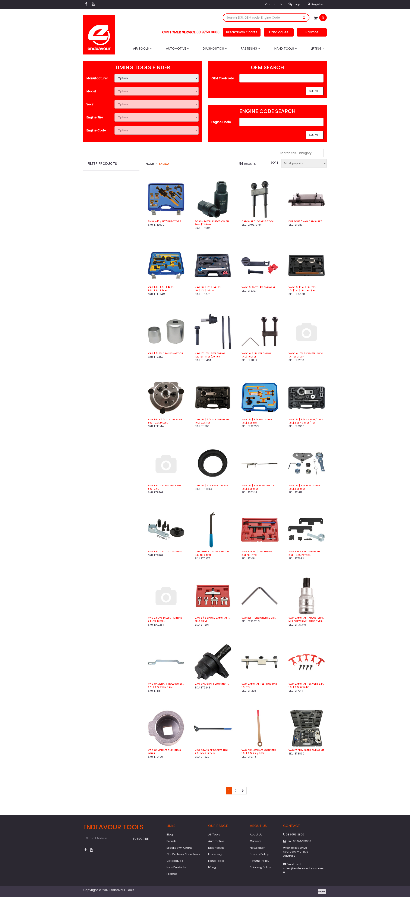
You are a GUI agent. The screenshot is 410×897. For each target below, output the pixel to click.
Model (91, 91)
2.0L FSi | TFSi (249, 555)
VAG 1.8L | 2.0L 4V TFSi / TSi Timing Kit (306, 419)
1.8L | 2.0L (153, 488)
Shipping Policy (260, 867)
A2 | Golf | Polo (205, 753)
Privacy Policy (259, 854)
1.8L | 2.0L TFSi (296, 488)
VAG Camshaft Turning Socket (166, 750)
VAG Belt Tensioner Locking (260, 617)
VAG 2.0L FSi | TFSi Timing (257, 551)
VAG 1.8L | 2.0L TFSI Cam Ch (258, 485)
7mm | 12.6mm (203, 224)
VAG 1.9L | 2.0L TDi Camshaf (165, 551)
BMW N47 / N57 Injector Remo (166, 221)
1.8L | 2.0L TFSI (250, 488)
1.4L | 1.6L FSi (249, 356)
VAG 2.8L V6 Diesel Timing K (165, 617)
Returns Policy (259, 861)
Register (317, 4)
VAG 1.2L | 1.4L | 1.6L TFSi (302, 287)
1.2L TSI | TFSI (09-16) (207, 356)
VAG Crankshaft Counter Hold (260, 750)
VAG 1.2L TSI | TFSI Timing (210, 353)
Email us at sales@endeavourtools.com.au (304, 868)
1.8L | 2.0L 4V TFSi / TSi (301, 422)
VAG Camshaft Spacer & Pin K (306, 683)
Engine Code (96, 130)
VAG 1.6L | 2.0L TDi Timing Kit (212, 419)
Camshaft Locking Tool (258, 221)
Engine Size (94, 117)
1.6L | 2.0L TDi (202, 422)
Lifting (316, 48)
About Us (256, 834)
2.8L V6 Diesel (156, 621)
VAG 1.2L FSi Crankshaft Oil (165, 353)
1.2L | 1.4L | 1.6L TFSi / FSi (302, 290)
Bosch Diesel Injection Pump (213, 221)
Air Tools (141, 48)
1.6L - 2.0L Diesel (158, 422)
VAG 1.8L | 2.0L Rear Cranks (211, 485)
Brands (171, 841)
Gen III (151, 753)
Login (297, 4)
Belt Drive (201, 621)
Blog (170, 834)
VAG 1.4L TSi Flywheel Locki (305, 353)
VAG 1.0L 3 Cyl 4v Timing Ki (258, 287)
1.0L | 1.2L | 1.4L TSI (205, 290)
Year (90, 104)
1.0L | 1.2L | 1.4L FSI (158, 290)
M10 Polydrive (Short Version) (306, 621)
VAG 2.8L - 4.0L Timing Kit (304, 551)
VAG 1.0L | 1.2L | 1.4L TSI (208, 287)
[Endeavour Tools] (99, 33)
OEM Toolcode (222, 78)
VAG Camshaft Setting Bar (259, 683)
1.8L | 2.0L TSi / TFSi (253, 753)
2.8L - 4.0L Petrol (299, 555)
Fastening (249, 48)
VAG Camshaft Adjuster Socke (306, 617)
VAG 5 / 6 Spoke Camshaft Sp (213, 617)
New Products (176, 867)
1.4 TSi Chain (296, 356)
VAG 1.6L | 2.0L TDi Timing (257, 419)
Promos (311, 32)
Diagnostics (214, 48)
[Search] (304, 17)
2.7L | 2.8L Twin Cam (160, 687)
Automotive (176, 48)
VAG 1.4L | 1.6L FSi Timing (256, 353)
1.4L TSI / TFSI (203, 555)
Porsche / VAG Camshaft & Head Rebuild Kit (306, 221)
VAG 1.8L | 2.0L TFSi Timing (304, 485)
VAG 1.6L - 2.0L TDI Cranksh (165, 419)
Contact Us (273, 4)
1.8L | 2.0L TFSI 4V (298, 687)
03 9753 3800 (294, 834)
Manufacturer (97, 78)
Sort (274, 162)
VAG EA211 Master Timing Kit (306, 750)
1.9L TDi (246, 687)
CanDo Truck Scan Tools (183, 854)
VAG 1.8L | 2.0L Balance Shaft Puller (166, 485)
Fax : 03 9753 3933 (298, 841)
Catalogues (278, 32)
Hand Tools (284, 48)
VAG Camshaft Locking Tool (213, 683)
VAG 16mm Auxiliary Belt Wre (213, 551)
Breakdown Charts (241, 32)
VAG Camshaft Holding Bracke (166, 683)
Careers (255, 841)
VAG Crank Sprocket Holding (213, 750)
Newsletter (257, 848)
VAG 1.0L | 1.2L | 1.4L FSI (161, 287)
